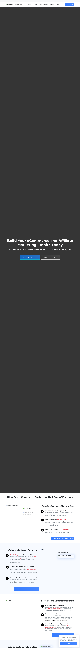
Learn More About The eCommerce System (62, 538)
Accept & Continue (69, 643)
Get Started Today (30, 257)
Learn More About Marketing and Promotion (26, 588)
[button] (6, 250)
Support (57, 4)
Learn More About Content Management (63, 635)
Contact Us (46, 4)
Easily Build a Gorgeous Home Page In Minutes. (56, 620)
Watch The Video (50, 257)
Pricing (40, 4)
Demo (36, 4)
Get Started (70, 4)
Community (52, 4)
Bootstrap (62, 521)
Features (30, 4)
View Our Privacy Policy (69, 640)
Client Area (66, 1)
